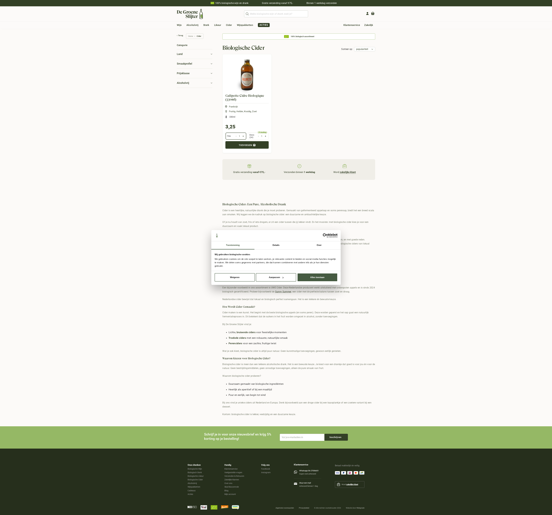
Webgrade (360, 508)
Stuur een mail (305, 483)
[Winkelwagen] (372, 14)
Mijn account (230, 494)
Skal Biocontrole (231, 487)
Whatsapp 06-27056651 (309, 471)
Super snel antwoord (307, 474)
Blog (226, 490)
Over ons (228, 483)
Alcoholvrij (183, 82)
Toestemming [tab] (233, 245)
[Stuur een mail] (296, 483)
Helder (239, 111)
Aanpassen (274, 277)
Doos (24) (251, 136)
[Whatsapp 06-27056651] (296, 471)
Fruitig (232, 111)
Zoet (254, 111)
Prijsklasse (183, 73)
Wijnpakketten (194, 487)
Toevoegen (246, 145)
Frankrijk (233, 106)
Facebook (265, 469)
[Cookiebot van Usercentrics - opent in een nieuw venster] (325, 235)
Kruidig (247, 111)
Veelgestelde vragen (233, 472)
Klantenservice (230, 469)
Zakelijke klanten (231, 479)
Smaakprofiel (184, 63)
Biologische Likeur (196, 476)
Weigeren (234, 277)
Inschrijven (335, 437)
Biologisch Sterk (195, 472)
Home (190, 36)
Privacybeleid (304, 508)
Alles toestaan (317, 277)
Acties (190, 494)
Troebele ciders (237, 337)
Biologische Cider (195, 479)
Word (344, 172)
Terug (180, 35)
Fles (229, 136)
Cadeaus (191, 490)
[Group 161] (367, 13)
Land (180, 53)
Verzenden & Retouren (234, 476)
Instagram (266, 472)
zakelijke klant (352, 484)
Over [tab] (319, 245)
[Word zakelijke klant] (345, 166)
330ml (232, 117)
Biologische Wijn (195, 469)
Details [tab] (276, 245)
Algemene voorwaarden (285, 508)
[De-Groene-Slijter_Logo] (190, 14)
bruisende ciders (246, 332)
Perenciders (235, 343)
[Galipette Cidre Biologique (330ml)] (247, 74)
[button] (184, 25)
